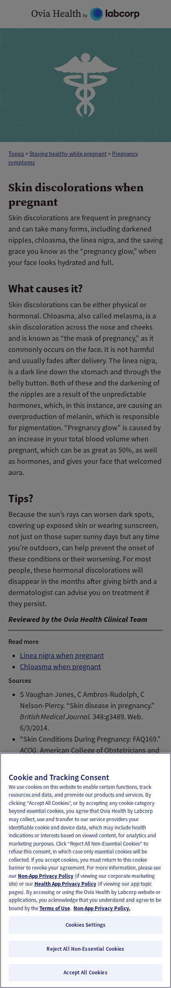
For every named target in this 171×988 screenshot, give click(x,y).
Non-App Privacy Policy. (101, 908)
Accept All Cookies (85, 972)
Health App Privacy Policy (65, 883)
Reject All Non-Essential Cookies (85, 948)
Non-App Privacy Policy (45, 876)
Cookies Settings (85, 924)
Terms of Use (54, 908)
